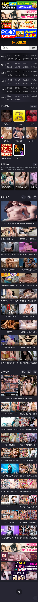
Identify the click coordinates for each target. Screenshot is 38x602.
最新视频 (5, 197)
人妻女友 (26, 88)
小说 (2, 89)
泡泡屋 (17, 100)
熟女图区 (26, 83)
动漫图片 (34, 80)
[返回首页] (35, 598)
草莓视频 (26, 96)
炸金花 (17, 59)
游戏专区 (34, 55)
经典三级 (17, 75)
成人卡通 (26, 72)
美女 (23, 197)
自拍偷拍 (17, 63)
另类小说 (17, 91)
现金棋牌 (26, 59)
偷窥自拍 (9, 80)
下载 (35, 164)
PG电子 (9, 55)
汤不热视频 (33, 96)
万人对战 (26, 55)
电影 (2, 73)
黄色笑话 (26, 91)
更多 (35, 197)
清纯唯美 (17, 83)
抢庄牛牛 (34, 59)
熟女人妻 (9, 67)
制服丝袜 (9, 75)
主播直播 (26, 67)
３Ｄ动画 (34, 63)
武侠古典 (34, 88)
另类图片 (34, 83)
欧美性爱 (34, 72)
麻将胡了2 (9, 59)
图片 (2, 81)
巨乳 (29, 197)
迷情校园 (9, 91)
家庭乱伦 (17, 88)
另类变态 (34, 75)
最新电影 (5, 371)
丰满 (23, 372)
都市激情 (9, 88)
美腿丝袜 (9, 83)
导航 (2, 98)
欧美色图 (26, 80)
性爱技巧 (34, 91)
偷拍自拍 (17, 72)
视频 (2, 65)
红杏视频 (9, 100)
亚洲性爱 (9, 72)
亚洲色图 (17, 80)
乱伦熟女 (26, 75)
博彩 (2, 57)
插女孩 (9, 96)
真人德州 (17, 55)
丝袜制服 (17, 67)
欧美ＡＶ (26, 63)
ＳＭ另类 (34, 67)
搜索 (33, 48)
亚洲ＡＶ (9, 63)
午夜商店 (17, 96)
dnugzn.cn (19, 43)
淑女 (29, 372)
